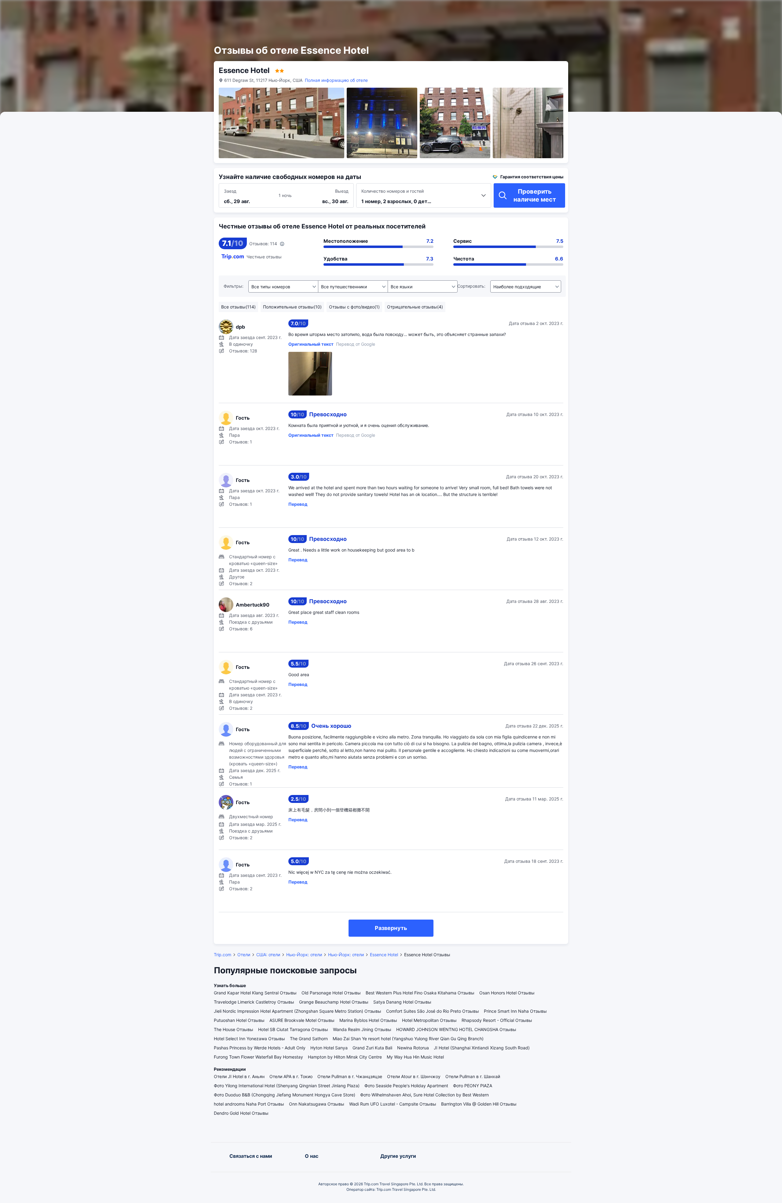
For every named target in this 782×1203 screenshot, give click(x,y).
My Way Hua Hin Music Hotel (415, 1056)
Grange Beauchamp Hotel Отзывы (333, 1001)
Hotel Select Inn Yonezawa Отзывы (249, 1038)
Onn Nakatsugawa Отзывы (316, 1103)
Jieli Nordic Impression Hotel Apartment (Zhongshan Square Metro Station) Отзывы (297, 1011)
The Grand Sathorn (309, 1038)
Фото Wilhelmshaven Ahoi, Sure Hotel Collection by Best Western (424, 1094)
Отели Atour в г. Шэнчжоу (413, 1076)
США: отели (268, 954)
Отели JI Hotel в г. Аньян (239, 1076)
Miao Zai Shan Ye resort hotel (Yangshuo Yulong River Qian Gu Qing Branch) (408, 1038)
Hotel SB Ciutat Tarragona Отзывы (293, 1029)
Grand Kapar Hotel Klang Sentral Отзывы (255, 992)
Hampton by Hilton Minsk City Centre (345, 1056)
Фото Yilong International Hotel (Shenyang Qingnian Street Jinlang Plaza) (287, 1085)
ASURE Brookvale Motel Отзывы (301, 1020)
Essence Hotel (384, 954)
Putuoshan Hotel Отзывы (239, 1020)
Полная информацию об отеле (336, 80)
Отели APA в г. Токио (290, 1076)
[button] (626, 10)
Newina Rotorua (413, 1047)
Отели (243, 954)
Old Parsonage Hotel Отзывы (331, 992)
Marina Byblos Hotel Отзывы (368, 1020)
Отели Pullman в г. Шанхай (472, 1076)
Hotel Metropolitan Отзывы (429, 1020)
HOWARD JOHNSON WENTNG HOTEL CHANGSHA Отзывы (456, 1029)
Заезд (230, 191)
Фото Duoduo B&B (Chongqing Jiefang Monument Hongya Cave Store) (284, 1094)
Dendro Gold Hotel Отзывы (241, 1113)
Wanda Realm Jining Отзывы (362, 1029)
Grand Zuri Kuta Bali (372, 1047)
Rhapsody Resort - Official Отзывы (497, 1020)
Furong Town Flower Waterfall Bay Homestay (258, 1056)
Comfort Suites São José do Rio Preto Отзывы (432, 1011)
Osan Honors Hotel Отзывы (507, 992)
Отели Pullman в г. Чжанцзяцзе (349, 1076)
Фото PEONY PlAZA (472, 1085)
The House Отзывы (233, 1029)
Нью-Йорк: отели (304, 954)
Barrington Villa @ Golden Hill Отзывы (479, 1103)
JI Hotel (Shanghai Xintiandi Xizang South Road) (482, 1047)
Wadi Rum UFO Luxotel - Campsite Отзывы (392, 1103)
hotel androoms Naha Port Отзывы (249, 1103)
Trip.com (222, 954)
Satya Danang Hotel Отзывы (402, 1001)
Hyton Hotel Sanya (329, 1047)
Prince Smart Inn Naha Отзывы (515, 1011)
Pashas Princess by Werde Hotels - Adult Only (259, 1047)
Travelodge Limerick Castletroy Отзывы (254, 1001)
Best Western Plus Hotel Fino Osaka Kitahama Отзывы (420, 992)
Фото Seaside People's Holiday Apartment (406, 1085)
